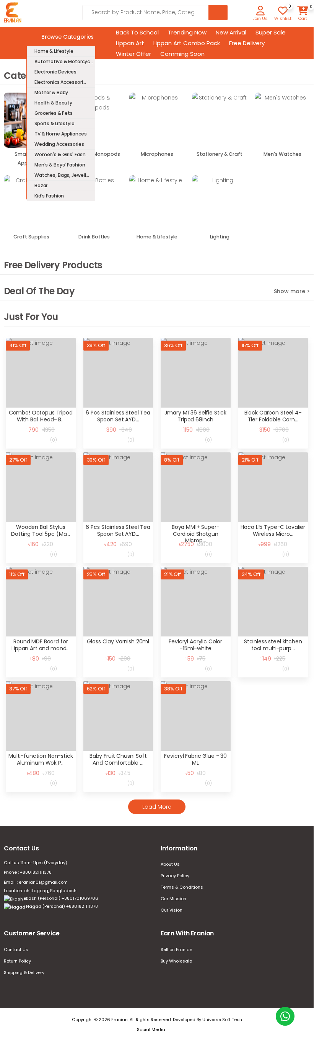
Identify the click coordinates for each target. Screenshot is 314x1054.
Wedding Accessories (59, 144)
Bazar (40, 185)
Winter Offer (133, 54)
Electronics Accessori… (60, 82)
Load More (156, 807)
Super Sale (270, 32)
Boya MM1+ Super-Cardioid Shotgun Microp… (196, 533)
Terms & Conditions (182, 887)
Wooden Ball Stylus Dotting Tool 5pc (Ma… (40, 530)
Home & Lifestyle (53, 51)
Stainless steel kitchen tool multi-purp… (273, 645)
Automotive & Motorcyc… (63, 61)
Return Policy (17, 961)
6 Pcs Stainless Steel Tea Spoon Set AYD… (118, 416)
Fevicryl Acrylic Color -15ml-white (195, 645)
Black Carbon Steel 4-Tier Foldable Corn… (273, 416)
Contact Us (16, 949)
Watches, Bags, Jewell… (61, 175)
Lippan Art (130, 43)
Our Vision (171, 910)
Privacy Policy (175, 876)
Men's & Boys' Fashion (59, 165)
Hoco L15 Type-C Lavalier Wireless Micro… (273, 530)
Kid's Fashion (49, 196)
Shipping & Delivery (24, 972)
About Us (170, 864)
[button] (260, 14)
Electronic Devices (55, 72)
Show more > (292, 291)
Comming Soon (182, 54)
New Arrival (231, 32)
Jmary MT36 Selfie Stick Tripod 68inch (195, 416)
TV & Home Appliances (60, 134)
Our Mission (173, 899)
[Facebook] (175, 1029)
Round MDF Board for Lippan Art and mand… (40, 645)
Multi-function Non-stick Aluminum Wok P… (40, 759)
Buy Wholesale (176, 961)
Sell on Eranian (176, 949)
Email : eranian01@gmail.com (36, 882)
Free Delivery (247, 43)
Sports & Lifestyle (54, 123)
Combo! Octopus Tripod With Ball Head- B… (41, 416)
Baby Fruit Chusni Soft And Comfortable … (118, 759)
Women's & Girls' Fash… (61, 154)
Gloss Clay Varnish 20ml (118, 641)
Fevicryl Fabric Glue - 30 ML (195, 759)
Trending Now (187, 32)
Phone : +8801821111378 (28, 872)
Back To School (137, 32)
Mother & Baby (51, 92)
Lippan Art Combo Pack (186, 43)
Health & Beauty (53, 103)
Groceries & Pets (53, 113)
